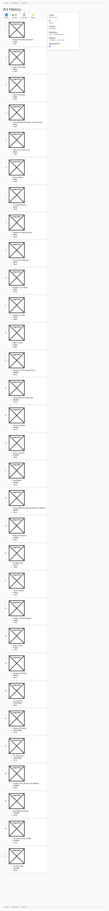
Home (7, 3)
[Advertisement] (64, 71)
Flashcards (15, 3)
